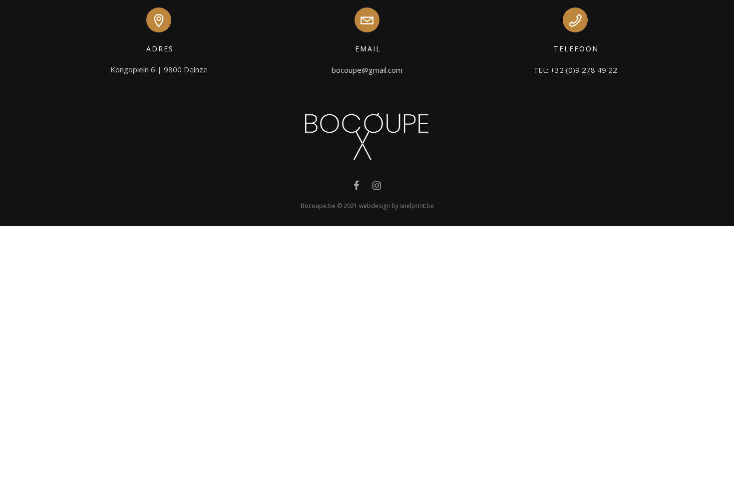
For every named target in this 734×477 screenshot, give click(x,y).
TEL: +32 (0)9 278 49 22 (575, 70)
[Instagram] (376, 188)
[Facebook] (356, 188)
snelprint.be (417, 206)
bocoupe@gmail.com (367, 70)
